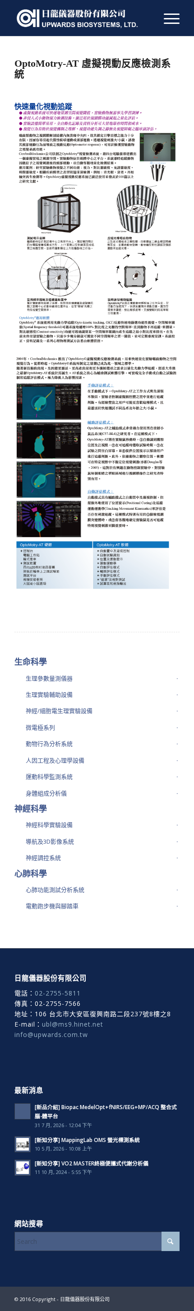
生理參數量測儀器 (49, 678)
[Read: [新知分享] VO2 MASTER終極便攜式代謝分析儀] (22, 1168)
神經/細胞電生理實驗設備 (59, 711)
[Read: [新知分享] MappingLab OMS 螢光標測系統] (22, 1144)
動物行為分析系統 (49, 744)
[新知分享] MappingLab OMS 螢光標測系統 (87, 1139)
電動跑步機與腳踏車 (52, 906)
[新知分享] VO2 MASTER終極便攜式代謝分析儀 (91, 1163)
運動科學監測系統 (49, 776)
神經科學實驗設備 (49, 825)
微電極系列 (40, 727)
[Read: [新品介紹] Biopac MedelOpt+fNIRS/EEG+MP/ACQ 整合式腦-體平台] (22, 1111)
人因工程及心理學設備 (55, 760)
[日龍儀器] (80, 18)
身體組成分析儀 (46, 793)
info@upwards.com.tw (51, 1034)
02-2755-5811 (58, 993)
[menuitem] (167, 18)
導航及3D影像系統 (50, 841)
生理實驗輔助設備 (49, 694)
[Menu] (167, 18)
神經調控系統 (43, 858)
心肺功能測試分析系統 (55, 890)
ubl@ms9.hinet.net (72, 1024)
